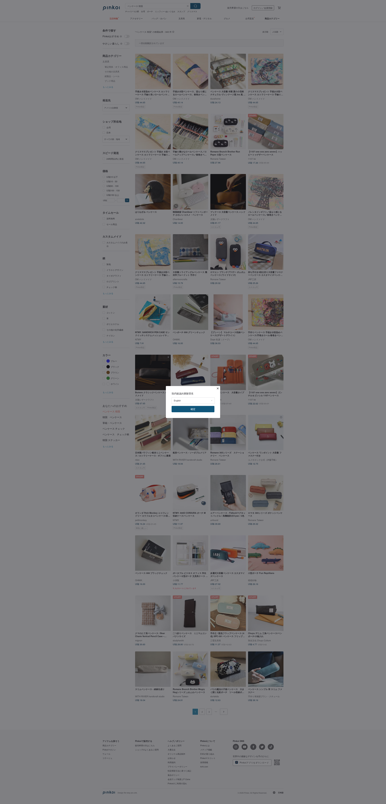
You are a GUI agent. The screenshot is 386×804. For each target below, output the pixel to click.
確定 (193, 409)
